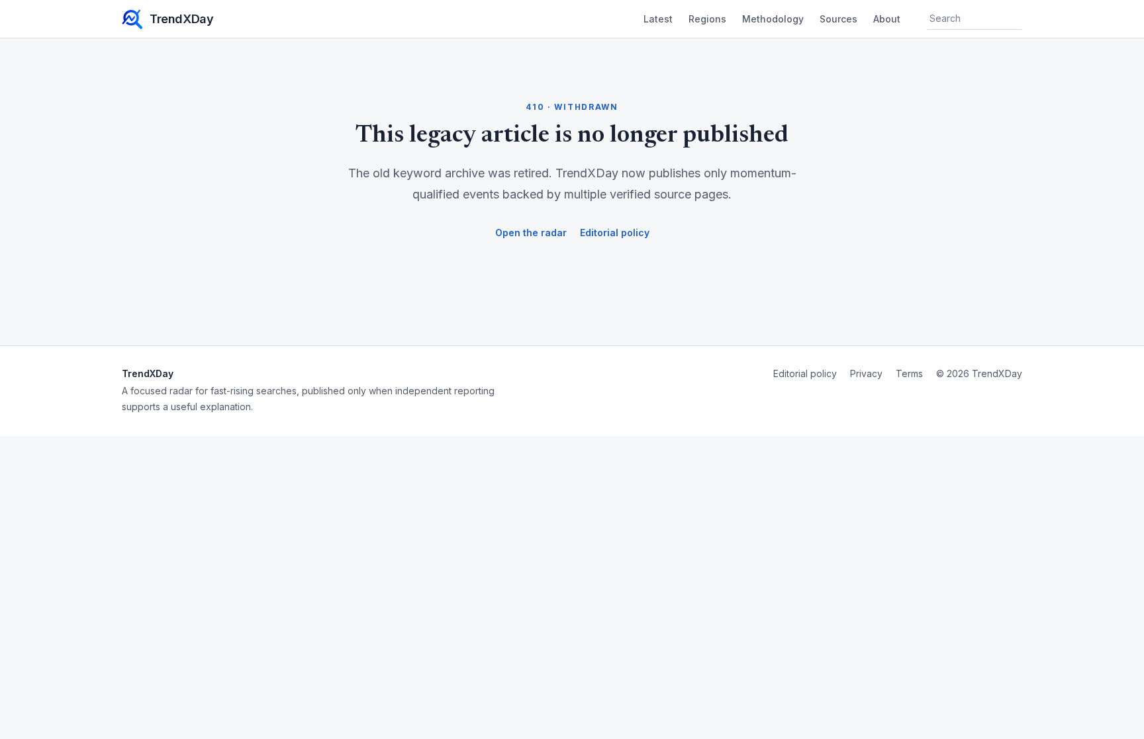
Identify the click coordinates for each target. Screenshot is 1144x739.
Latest (658, 18)
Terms (909, 373)
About (886, 18)
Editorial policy (614, 232)
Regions (707, 18)
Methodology (773, 18)
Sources (838, 18)
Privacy (866, 373)
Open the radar (531, 232)
